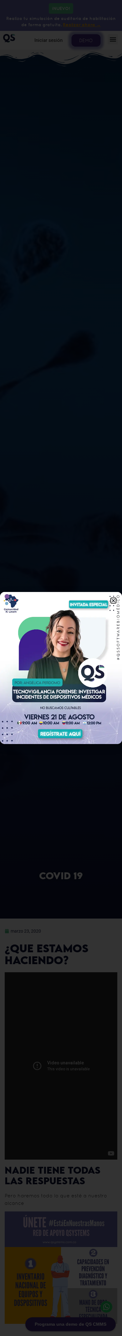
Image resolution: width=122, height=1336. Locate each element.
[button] (113, 600)
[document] (61, 668)
